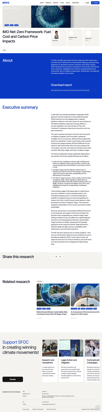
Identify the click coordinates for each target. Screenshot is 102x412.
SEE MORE (39, 281)
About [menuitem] (42, 2)
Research (48, 2)
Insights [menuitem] (55, 2)
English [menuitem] (87, 2)
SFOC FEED (75, 2)
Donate (96, 3)
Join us (68, 2)
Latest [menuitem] (62, 2)
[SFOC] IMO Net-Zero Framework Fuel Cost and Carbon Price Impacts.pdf (70, 90)
